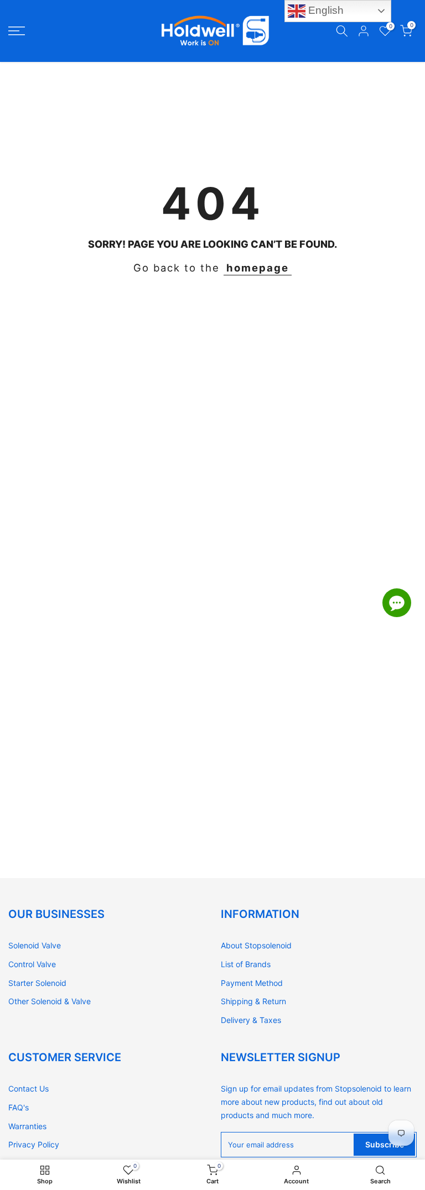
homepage (257, 268)
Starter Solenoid (37, 983)
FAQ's (18, 1107)
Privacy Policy (33, 1144)
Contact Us (28, 1088)
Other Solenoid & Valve (49, 1001)
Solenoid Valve (34, 945)
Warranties (27, 1126)
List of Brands (246, 964)
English (324, 10)
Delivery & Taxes (251, 1020)
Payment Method (252, 983)
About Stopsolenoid (256, 945)
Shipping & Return (253, 1001)
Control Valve (32, 964)
